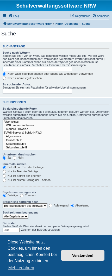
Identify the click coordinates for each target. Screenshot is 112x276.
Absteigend (82, 205)
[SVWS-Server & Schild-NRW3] (36, 133)
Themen (29, 195)
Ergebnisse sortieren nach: (21, 201)
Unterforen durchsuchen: (20, 154)
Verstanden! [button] (83, 255)
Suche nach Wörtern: (17, 52)
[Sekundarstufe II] (36, 147)
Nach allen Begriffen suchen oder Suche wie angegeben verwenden (50, 73)
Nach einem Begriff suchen (24, 78)
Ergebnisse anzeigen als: (20, 192)
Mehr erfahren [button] (21, 268)
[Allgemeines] (36, 122)
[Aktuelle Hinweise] (36, 129)
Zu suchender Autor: (17, 84)
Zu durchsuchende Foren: (21, 108)
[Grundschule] (36, 140)
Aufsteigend (61, 205)
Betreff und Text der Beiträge (25, 167)
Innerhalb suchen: (15, 164)
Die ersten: (10, 223)
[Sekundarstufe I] (36, 144)
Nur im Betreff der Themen (24, 175)
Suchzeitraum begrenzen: (20, 212)
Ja (9, 157)
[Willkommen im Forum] (36, 125)
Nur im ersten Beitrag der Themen (29, 179)
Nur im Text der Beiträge (22, 171)
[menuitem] (14, 16)
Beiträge (12, 195)
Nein (20, 157)
